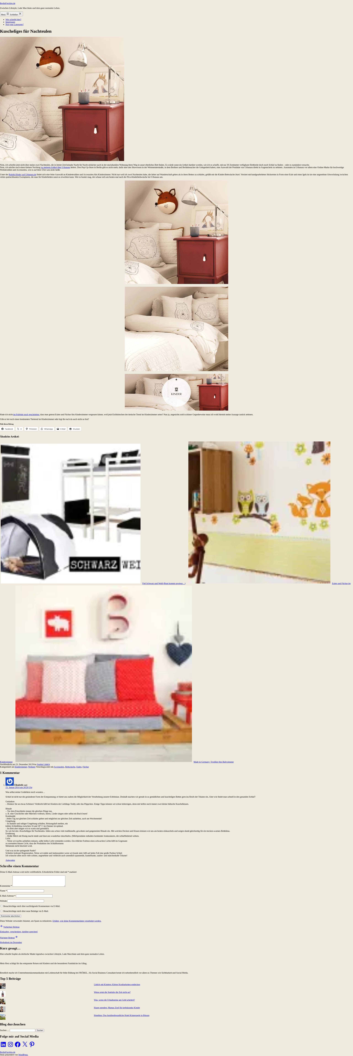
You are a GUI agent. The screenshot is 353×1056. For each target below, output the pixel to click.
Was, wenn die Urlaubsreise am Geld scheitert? (114, 1000)
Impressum (10, 22)
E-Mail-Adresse (7, 896)
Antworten (10, 860)
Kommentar (6, 886)
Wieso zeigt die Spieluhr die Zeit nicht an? (112, 992)
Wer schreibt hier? (13, 19)
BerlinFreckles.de (7, 3)
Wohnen (31, 767)
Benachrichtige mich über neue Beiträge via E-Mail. (26, 911)
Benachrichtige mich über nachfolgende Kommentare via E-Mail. (31, 906)
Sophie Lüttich (43, 764)
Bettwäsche (70, 767)
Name (3, 891)
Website (3, 901)
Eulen (78, 767)
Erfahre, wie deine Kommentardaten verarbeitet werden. (77, 921)
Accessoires (59, 767)
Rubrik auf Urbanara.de (22, 174)
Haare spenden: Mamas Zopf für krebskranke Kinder (117, 1007)
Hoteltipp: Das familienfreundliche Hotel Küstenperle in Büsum (121, 1015)
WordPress (23, 1055)
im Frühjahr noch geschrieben (26, 414)
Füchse (86, 767)
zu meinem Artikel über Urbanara (55, 167)
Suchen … (4, 1030)
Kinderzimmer (21, 767)
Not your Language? (15, 24)
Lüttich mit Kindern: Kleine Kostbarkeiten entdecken (117, 984)
